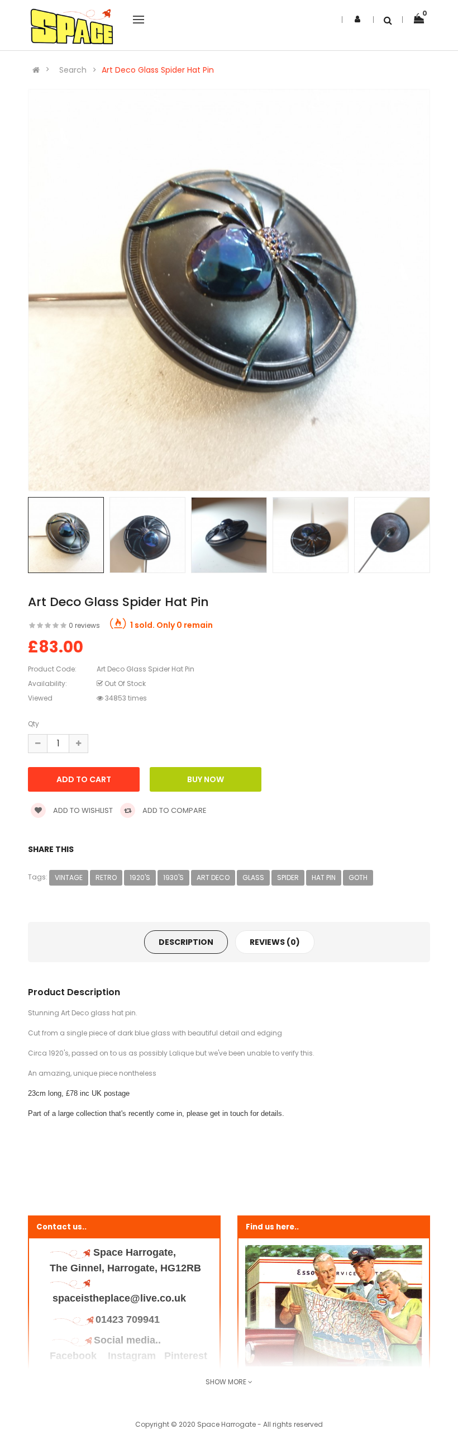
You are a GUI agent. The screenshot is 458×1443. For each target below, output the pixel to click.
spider (288, 877)
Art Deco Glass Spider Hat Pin (158, 70)
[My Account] (357, 19)
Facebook (74, 1355)
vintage (69, 877)
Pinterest (185, 1355)
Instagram (132, 1355)
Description (186, 942)
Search (73, 70)
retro (106, 877)
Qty (33, 723)
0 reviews (84, 625)
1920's (140, 877)
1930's (173, 877)
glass (253, 877)
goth (358, 877)
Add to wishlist (82, 810)
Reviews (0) (275, 942)
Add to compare (174, 810)
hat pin (324, 877)
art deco (213, 877)
